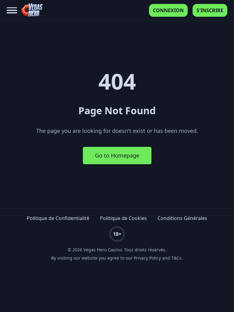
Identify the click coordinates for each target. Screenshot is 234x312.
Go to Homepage (117, 155)
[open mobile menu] (12, 10)
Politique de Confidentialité (58, 218)
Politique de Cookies (123, 218)
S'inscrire (210, 10)
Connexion (168, 10)
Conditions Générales (182, 218)
